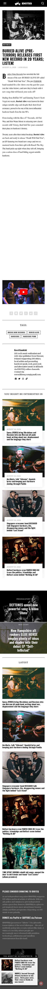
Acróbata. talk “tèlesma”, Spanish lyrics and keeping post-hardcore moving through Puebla (21, 481)
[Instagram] (23, 378)
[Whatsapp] (26, 313)
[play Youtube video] (23, 292)
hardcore (15, 336)
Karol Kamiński (20, 350)
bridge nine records (16, 332)
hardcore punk (29, 336)
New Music (7, 45)
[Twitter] (21, 313)
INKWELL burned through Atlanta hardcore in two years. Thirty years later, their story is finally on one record (24, 977)
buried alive (34, 332)
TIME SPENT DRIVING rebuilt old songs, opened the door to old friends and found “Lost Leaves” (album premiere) (23, 874)
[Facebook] (11, 313)
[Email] (35, 313)
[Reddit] (31, 313)
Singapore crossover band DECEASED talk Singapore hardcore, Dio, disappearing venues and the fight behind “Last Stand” (22, 527)
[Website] (26, 378)
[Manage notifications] (41, 983)
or (20, 917)
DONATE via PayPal (10, 917)
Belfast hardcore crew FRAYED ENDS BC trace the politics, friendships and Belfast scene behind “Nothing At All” (25, 964)
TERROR (37, 81)
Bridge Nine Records (15, 74)
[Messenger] (16, 313)
